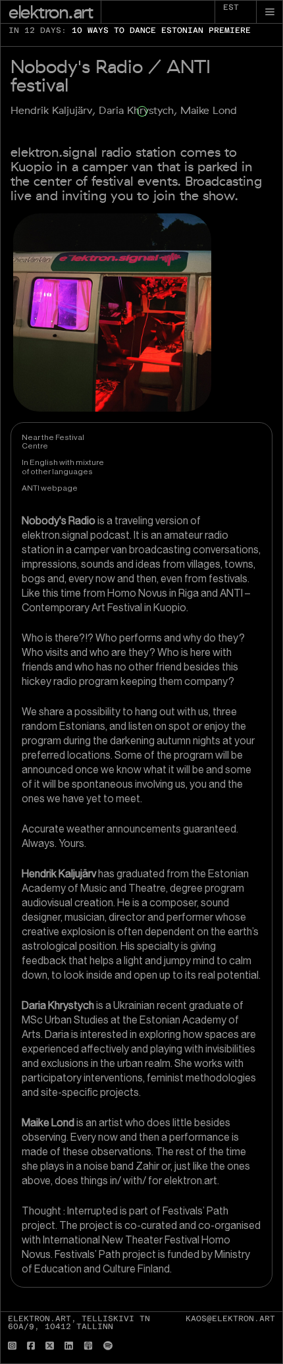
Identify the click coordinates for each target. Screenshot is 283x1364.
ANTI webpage (50, 488)
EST (231, 7)
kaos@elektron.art (230, 1319)
